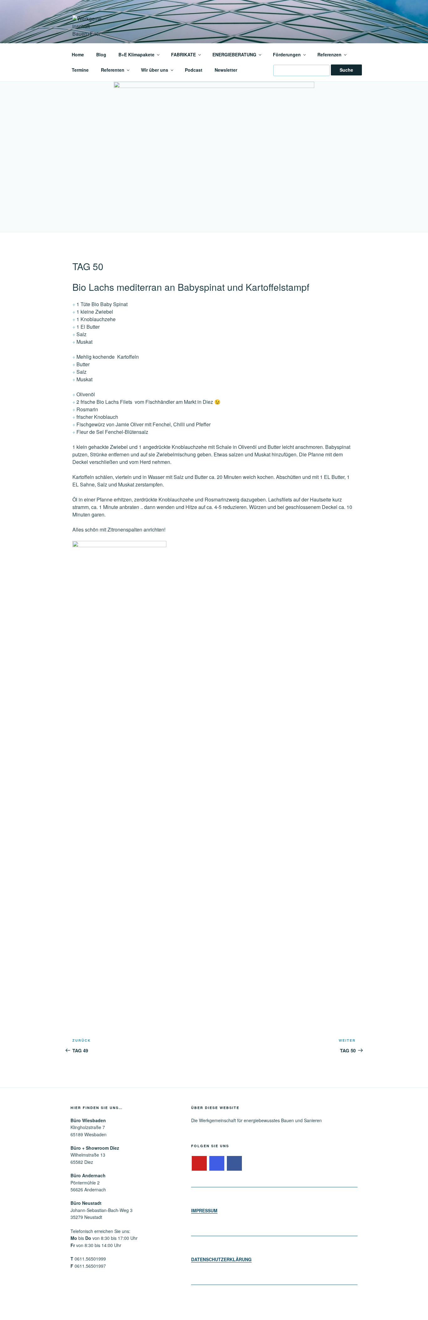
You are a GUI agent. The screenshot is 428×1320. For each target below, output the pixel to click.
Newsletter (226, 70)
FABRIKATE (183, 54)
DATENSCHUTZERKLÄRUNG (221, 1259)
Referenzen (329, 54)
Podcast (193, 70)
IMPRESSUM (204, 1210)
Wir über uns (154, 70)
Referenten (112, 70)
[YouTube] (199, 1163)
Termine (80, 70)
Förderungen (287, 54)
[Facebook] (234, 1163)
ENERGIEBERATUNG (234, 54)
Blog (101, 54)
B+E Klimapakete (136, 54)
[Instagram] (216, 1163)
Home (78, 54)
